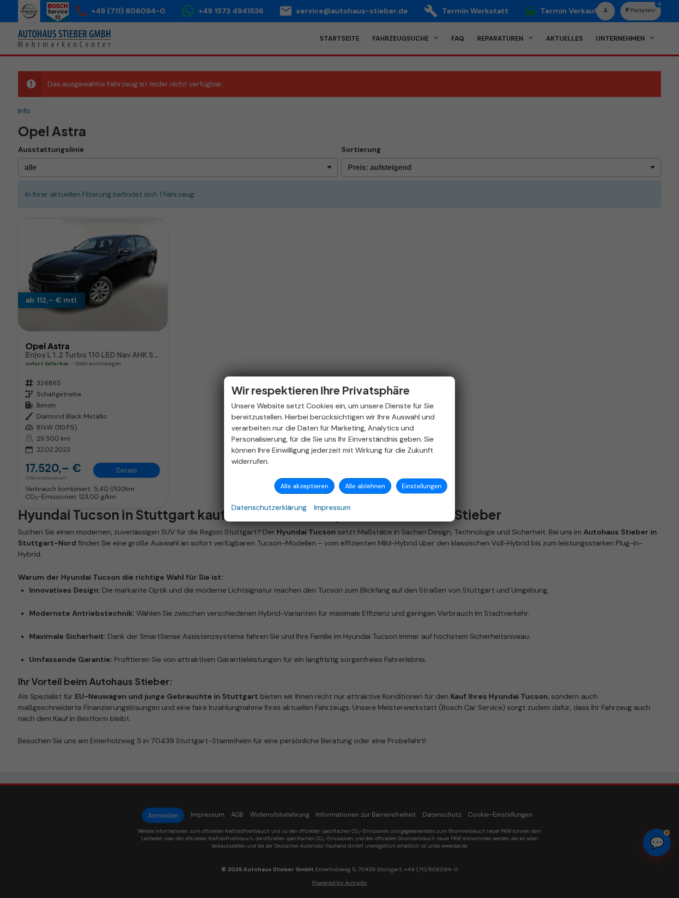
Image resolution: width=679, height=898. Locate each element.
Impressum (332, 507)
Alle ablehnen (365, 486)
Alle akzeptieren (304, 486)
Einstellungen (422, 486)
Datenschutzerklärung (269, 507)
